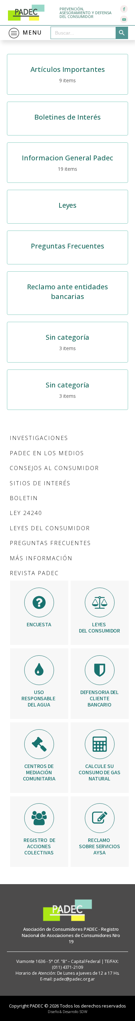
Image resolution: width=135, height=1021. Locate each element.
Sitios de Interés (40, 483)
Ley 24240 (26, 513)
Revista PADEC (34, 573)
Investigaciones (39, 438)
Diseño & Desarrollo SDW (67, 1011)
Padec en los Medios (47, 453)
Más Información (41, 558)
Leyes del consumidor (50, 528)
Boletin (24, 498)
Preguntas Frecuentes (50, 543)
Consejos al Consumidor (54, 468)
